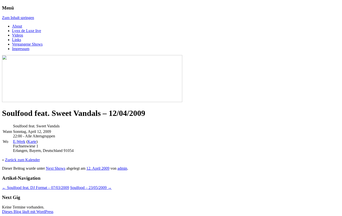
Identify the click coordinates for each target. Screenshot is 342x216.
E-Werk (19, 141)
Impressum (20, 49)
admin (122, 168)
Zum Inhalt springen (18, 18)
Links (16, 40)
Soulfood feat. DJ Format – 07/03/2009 (35, 187)
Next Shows (55, 168)
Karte (32, 141)
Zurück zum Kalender (22, 160)
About (17, 26)
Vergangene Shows (27, 44)
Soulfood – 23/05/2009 (91, 187)
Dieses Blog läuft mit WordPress (27, 211)
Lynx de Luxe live (26, 31)
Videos (17, 35)
